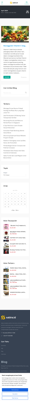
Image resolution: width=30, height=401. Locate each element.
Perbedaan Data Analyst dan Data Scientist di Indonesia (14, 152)
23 (8, 204)
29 (5, 206)
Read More (7, 77)
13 (21, 198)
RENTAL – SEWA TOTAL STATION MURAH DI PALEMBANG (18, 274)
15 (5, 201)
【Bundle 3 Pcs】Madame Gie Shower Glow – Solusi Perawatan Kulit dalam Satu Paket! (18, 225)
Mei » (17, 210)
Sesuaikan (15, 394)
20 (21, 201)
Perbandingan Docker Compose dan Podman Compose (14, 147)
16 (8, 201)
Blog (2, 351)
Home (2, 12)
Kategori (5, 172)
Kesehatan (24, 77)
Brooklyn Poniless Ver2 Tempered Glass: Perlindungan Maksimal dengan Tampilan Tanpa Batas (18, 250)
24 (11, 204)
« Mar (13, 210)
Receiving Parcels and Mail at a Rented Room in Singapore (13, 121)
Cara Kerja (3, 345)
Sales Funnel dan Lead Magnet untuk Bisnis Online (14, 157)
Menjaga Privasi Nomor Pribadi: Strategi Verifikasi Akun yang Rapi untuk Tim (13, 110)
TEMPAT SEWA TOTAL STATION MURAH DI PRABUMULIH (18, 268)
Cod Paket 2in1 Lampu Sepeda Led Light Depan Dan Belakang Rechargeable (18, 237)
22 (5, 204)
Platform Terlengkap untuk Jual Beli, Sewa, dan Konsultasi (14, 142)
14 (24, 198)
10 (11, 198)
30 (8, 206)
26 (18, 204)
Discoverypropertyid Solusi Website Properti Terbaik (14, 137)
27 (21, 204)
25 (14, 204)
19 (18, 201)
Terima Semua (15, 389)
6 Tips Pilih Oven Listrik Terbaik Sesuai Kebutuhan (12, 126)
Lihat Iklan (3, 354)
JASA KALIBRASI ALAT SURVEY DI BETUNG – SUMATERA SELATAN (18, 280)
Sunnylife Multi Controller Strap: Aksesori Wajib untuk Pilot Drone (18, 243)
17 (11, 201)
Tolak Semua (15, 398)
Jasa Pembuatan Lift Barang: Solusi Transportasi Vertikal (14, 116)
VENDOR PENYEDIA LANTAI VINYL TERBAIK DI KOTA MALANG (18, 292)
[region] (15, 387)
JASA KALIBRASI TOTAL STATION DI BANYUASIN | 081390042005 (18, 286)
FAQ (2, 348)
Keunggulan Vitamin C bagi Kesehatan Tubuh (15, 46)
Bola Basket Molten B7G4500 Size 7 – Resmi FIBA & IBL (18, 231)
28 (24, 204)
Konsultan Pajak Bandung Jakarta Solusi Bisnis (13, 131)
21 (24, 201)
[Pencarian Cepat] (27, 12)
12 (18, 198)
